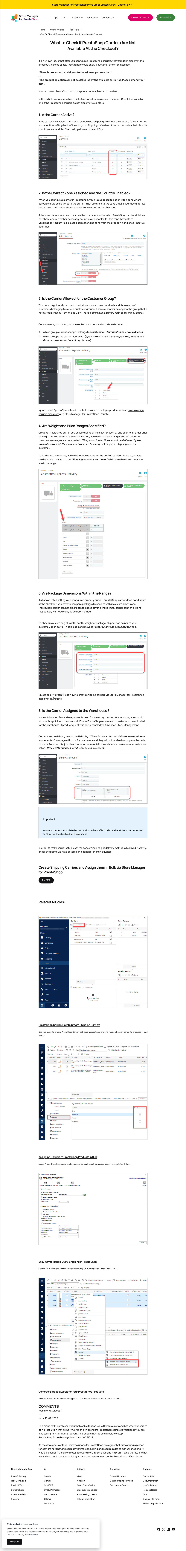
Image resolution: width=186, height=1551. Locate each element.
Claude (47, 1476)
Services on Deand (119, 1485)
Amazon (81, 1480)
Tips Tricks (74, 29)
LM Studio (49, 1503)
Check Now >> (126, 4)
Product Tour (17, 1485)
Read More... (125, 1164)
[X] (163, 1530)
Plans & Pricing (18, 1476)
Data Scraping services (121, 1480)
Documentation (150, 1480)
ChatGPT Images (52, 1489)
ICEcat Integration (86, 1499)
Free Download (18, 1480)
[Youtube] (173, 1530)
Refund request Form (153, 1503)
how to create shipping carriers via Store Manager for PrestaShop (107, 694)
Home (42, 29)
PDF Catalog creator (87, 1494)
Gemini (47, 1480)
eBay (79, 1476)
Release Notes (150, 1489)
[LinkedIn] (168, 1530)
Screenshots (17, 1489)
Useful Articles (57, 29)
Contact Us (108, 17)
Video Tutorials (18, 1494)
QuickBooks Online (86, 1485)
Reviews (15, 1499)
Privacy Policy (31, 1534)
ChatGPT (48, 1485)
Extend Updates (118, 1476)
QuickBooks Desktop (87, 1489)
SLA (145, 1494)
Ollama (47, 1499)
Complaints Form (151, 1499)
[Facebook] (158, 1530)
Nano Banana (50, 1494)
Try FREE (46, 880)
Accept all (14, 1542)
